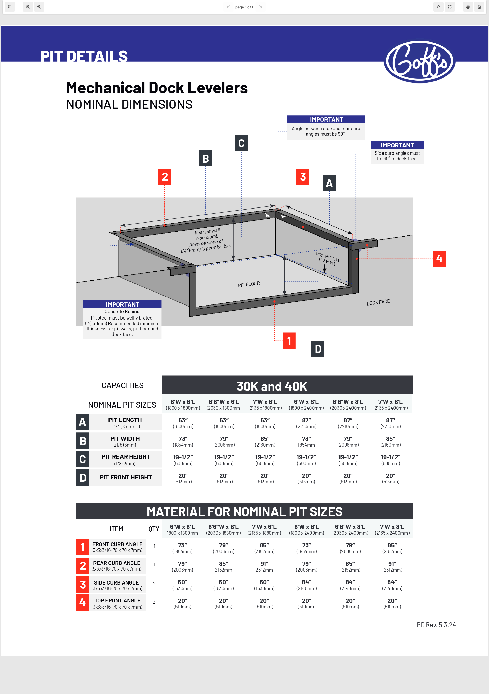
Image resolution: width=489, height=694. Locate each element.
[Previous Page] (228, 7)
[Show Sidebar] (10, 7)
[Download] (479, 7)
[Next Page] (260, 7)
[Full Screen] (450, 7)
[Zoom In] (39, 7)
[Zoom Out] (28, 7)
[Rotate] (438, 7)
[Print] (468, 7)
